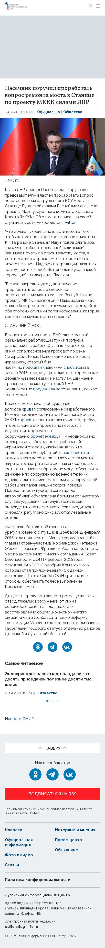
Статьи (12, 865)
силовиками (74, 367)
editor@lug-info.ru (21, 927)
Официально (48, 112)
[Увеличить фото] (52, 146)
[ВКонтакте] (67, 647)
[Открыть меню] (98, 5)
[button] (47, 701)
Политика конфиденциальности (37, 879)
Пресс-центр (68, 840)
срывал (29, 409)
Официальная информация (19, 842)
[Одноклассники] (38, 647)
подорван (32, 367)
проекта (27, 420)
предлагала (44, 389)
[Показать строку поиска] (90, 5)
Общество (72, 112)
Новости (13, 830)
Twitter (69, 222)
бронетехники (44, 436)
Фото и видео (19, 855)
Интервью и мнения (75, 830)
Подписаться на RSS (52, 793)
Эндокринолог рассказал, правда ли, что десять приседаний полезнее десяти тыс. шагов (49, 679)
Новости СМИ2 (19, 718)
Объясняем (66, 849)
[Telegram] (52, 647)
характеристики (73, 452)
